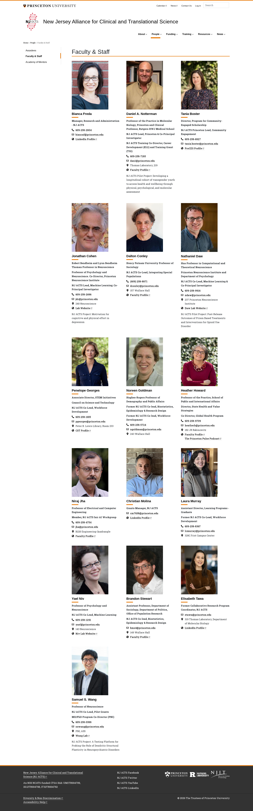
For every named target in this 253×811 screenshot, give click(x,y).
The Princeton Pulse (202, 438)
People (156, 34)
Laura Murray (191, 501)
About (141, 34)
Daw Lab (195, 308)
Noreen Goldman (139, 390)
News (220, 34)
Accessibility (34, 802)
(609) (138, 281)
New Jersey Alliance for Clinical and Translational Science (110, 22)
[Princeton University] (49, 5)
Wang (82, 735)
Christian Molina (138, 501)
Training (186, 34)
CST (82, 430)
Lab (83, 308)
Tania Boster (190, 114)
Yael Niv (78, 598)
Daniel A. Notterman (141, 114)
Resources (204, 34)
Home (25, 43)
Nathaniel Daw (192, 256)
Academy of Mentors (36, 62)
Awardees (31, 50)
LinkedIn (85, 139)
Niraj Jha (78, 501)
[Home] (33, 21)
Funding (171, 34)
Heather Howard (193, 390)
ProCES (193, 148)
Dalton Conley (137, 256)
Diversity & (42, 798)
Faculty (139, 169)
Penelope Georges (86, 390)
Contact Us (186, 6)
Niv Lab (85, 633)
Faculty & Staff (42, 56)
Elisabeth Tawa (192, 598)
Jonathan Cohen (84, 256)
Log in (198, 6)
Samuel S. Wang (84, 699)
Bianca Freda (82, 114)
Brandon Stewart (139, 598)
